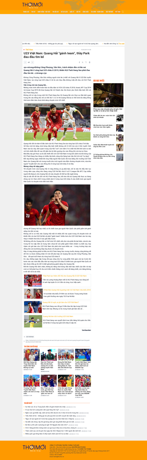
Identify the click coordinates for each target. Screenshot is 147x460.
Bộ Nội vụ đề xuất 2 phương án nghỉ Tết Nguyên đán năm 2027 (51, 425)
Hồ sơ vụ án (64, 12)
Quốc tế (72, 12)
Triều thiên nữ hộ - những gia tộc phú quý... (34, 44)
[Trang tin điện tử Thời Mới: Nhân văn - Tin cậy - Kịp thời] (32, 5)
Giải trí (78, 12)
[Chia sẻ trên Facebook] (79, 62)
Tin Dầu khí (55, 12)
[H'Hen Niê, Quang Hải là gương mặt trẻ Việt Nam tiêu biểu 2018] (33, 294)
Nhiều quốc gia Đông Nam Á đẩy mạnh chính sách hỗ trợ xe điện (52, 434)
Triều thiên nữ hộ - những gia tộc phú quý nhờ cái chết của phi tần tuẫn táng (55, 416)
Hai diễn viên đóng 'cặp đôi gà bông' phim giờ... (103, 44)
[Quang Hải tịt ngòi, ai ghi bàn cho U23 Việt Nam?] (33, 307)
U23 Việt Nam (30, 336)
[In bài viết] (89, 62)
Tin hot (33, 12)
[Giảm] (25, 62)
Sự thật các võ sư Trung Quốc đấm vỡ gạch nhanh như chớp (50, 407)
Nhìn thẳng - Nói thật (44, 12)
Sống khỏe (86, 12)
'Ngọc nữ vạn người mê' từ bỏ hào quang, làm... (68, 44)
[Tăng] (32, 62)
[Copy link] (86, 62)
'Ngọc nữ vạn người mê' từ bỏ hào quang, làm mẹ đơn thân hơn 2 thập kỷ (54, 419)
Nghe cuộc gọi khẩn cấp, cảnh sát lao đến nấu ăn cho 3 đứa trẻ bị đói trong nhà (57, 413)
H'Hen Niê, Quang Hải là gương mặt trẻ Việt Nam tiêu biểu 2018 (67, 290)
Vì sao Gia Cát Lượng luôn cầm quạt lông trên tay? (47, 410)
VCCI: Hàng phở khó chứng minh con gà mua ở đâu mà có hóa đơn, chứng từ (56, 428)
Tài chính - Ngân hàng (97, 12)
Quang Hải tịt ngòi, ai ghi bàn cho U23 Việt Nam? (61, 302)
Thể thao (117, 12)
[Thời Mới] (34, 447)
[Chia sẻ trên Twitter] (82, 62)
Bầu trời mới (109, 12)
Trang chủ (26, 12)
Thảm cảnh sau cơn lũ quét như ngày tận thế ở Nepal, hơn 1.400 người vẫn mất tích (58, 431)
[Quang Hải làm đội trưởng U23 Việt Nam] (33, 321)
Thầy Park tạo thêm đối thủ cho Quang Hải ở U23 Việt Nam (65, 276)
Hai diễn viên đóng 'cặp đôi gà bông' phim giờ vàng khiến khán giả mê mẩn (54, 422)
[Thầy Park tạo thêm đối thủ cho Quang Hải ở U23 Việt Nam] (33, 280)
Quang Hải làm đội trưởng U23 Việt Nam (58, 316)
